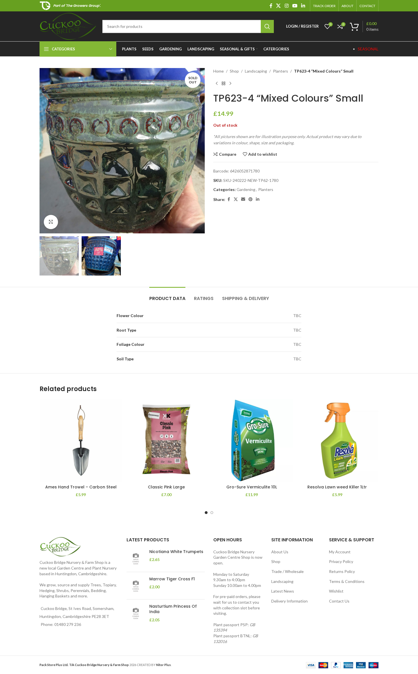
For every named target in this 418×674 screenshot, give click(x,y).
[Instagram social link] (286, 5)
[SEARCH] (267, 26)
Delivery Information (289, 601)
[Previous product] (216, 83)
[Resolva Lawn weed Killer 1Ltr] (337, 440)
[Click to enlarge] (51, 222)
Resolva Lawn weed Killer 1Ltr (337, 487)
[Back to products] (223, 83)
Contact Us (339, 601)
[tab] (167, 295)
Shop (234, 71)
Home (218, 71)
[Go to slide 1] (206, 512)
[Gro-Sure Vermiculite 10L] (251, 440)
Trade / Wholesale (287, 571)
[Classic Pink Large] (166, 440)
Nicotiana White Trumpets (176, 551)
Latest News (282, 591)
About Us (279, 551)
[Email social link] (243, 199)
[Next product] (230, 83)
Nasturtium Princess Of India (173, 609)
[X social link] (278, 5)
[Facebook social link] (271, 5)
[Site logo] (68, 25)
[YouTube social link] (294, 5)
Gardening (246, 189)
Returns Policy (342, 571)
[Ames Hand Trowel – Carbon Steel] (81, 440)
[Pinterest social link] (250, 199)
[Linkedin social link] (303, 5)
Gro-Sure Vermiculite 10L (251, 487)
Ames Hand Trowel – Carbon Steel (81, 487)
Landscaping (256, 71)
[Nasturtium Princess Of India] (136, 613)
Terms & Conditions (347, 581)
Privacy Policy (341, 561)
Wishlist (336, 591)
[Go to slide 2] (211, 512)
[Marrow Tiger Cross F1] (136, 585)
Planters (280, 71)
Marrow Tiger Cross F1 (172, 579)
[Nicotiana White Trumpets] (136, 558)
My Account (340, 551)
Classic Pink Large (166, 487)
